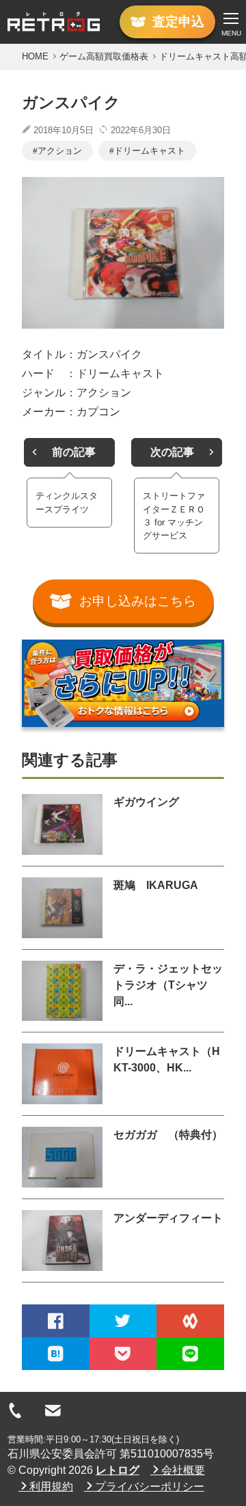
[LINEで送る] (190, 1353)
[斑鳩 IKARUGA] (62, 907)
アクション (60, 151)
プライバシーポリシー (149, 1486)
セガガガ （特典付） (168, 1134)
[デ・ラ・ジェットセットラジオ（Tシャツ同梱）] (62, 991)
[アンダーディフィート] (62, 1240)
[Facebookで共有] (56, 1320)
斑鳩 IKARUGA (155, 885)
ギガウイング (146, 802)
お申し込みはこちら (137, 601)
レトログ (117, 1470)
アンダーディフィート (168, 1218)
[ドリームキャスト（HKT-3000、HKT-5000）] (62, 1073)
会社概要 (183, 1470)
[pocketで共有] (123, 1353)
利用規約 (51, 1486)
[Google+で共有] (190, 1320)
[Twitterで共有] (123, 1320)
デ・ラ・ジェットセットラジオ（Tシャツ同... (168, 985)
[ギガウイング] (62, 824)
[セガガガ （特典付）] (62, 1157)
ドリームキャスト (149, 151)
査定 (178, 21)
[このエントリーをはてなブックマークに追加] (56, 1353)
